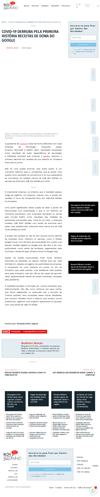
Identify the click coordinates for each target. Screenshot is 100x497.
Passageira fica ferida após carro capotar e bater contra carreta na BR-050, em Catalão (83, 209)
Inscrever (83, 45)
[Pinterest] (51, 47)
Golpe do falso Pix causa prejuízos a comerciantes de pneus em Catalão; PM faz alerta (15, 435)
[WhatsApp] (56, 47)
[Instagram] (79, 4)
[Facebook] (77, 4)
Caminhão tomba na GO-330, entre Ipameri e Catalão (61, 434)
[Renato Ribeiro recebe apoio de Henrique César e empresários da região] (83, 254)
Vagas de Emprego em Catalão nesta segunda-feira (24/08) (81, 238)
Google (46, 156)
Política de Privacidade (84, 51)
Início (4, 22)
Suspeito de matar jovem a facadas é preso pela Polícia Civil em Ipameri (38, 424)
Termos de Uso (89, 49)
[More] (62, 47)
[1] (93, 492)
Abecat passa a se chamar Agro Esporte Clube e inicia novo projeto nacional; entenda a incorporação (61, 426)
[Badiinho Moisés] (4, 48)
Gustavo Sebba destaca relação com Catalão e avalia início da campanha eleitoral (37, 435)
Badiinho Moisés (12, 48)
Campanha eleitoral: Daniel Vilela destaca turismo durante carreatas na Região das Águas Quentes (84, 426)
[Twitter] (77, 7)
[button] (98, 6)
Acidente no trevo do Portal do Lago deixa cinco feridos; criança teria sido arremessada (84, 417)
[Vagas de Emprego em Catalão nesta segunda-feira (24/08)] (83, 226)
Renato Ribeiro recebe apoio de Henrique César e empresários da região (82, 266)
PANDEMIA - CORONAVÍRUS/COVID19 (28, 331)
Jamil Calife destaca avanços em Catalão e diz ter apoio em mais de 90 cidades (85, 435)
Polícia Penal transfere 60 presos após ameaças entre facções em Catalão (15, 425)
